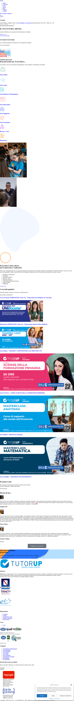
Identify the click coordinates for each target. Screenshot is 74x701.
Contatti (5, 9)
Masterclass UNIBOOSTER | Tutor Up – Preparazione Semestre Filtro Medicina (23, 324)
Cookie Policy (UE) (7, 616)
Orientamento (6, 658)
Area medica (3, 74)
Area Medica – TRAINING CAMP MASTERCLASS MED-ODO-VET (21, 351)
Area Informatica (5, 104)
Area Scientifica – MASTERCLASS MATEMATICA (15, 477)
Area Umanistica (5, 122)
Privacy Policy (57, 698)
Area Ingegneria (5, 113)
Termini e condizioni (7, 618)
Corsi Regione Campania (8, 656)
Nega (53, 695)
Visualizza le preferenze (65, 695)
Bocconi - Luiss (4, 131)
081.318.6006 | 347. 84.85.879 (25, 23)
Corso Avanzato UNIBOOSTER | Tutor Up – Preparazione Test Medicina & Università (25, 297)
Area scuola (3, 85)
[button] (71, 685)
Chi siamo (5, 4)
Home (4, 3)
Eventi (4, 7)
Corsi (4, 5)
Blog (4, 8)
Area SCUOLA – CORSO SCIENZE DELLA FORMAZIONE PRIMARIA (22, 393)
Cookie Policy (51, 698)
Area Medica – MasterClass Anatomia (11, 434)
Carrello (5, 11)
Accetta (42, 695)
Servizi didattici (6, 659)
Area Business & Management (9, 94)
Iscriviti (2, 669)
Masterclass (3, 140)
